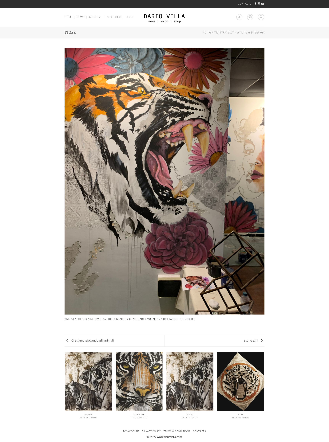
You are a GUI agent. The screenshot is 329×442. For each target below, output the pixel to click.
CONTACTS (244, 3)
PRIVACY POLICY (151, 431)
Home (206, 32)
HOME (68, 17)
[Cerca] (261, 17)
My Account (131, 431)
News (81, 17)
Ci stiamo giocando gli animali (92, 340)
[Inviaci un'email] (262, 3)
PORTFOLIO (113, 17)
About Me (95, 17)
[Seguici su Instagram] (259, 3)
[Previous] (65, 389)
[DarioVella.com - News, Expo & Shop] (164, 17)
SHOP (129, 17)
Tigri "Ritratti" (224, 32)
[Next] (264, 389)
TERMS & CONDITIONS (177, 431)
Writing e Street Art (250, 32)
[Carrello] (250, 17)
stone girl (251, 340)
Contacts (199, 431)
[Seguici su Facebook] (255, 3)
